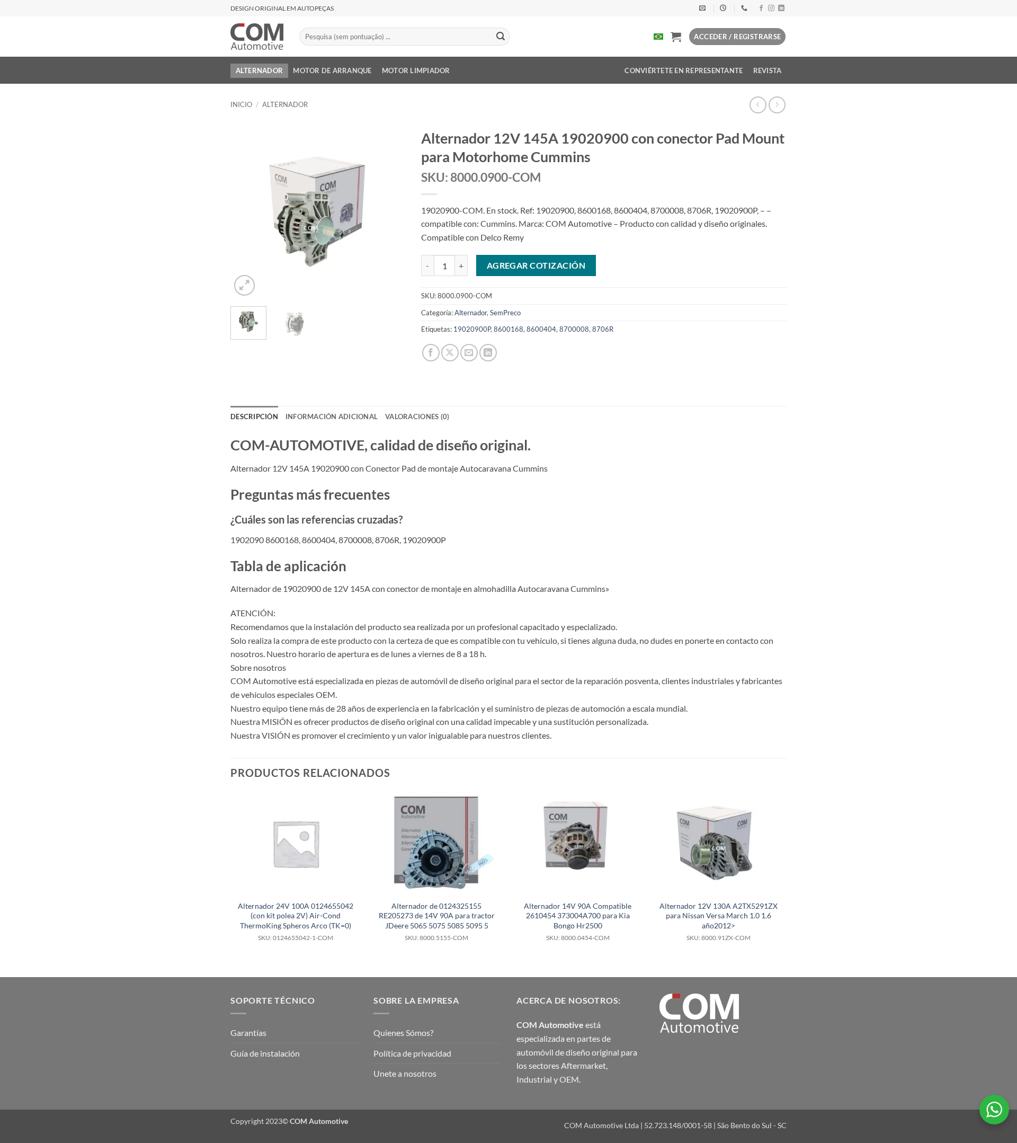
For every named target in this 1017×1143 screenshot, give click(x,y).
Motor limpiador (416, 70)
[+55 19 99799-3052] (745, 8)
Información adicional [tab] (332, 416)
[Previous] (247, 210)
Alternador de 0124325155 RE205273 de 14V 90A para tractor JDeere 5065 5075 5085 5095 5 (437, 921)
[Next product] (758, 104)
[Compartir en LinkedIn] (488, 352)
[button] (676, 36)
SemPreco (505, 312)
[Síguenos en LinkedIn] (781, 8)
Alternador (259, 70)
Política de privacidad (412, 1053)
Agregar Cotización (536, 265)
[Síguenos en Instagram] (771, 8)
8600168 (508, 329)
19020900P (471, 329)
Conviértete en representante (684, 70)
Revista (767, 70)
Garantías (248, 1032)
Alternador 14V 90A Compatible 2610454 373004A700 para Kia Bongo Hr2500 (577, 921)
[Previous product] (777, 104)
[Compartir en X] (450, 352)
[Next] (388, 210)
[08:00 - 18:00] (724, 8)
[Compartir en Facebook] (431, 352)
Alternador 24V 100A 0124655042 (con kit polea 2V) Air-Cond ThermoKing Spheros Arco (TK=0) (295, 921)
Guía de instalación (265, 1053)
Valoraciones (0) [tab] (417, 416)
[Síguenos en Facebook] (761, 8)
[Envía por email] (469, 352)
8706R (602, 329)
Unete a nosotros (404, 1073)
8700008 (574, 329)
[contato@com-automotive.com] (703, 8)
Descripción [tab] (254, 416)
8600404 (541, 329)
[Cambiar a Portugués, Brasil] (658, 36)
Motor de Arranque (332, 70)
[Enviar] (501, 37)
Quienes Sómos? (403, 1032)
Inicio (241, 104)
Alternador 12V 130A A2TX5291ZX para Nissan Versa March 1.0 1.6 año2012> (718, 921)
